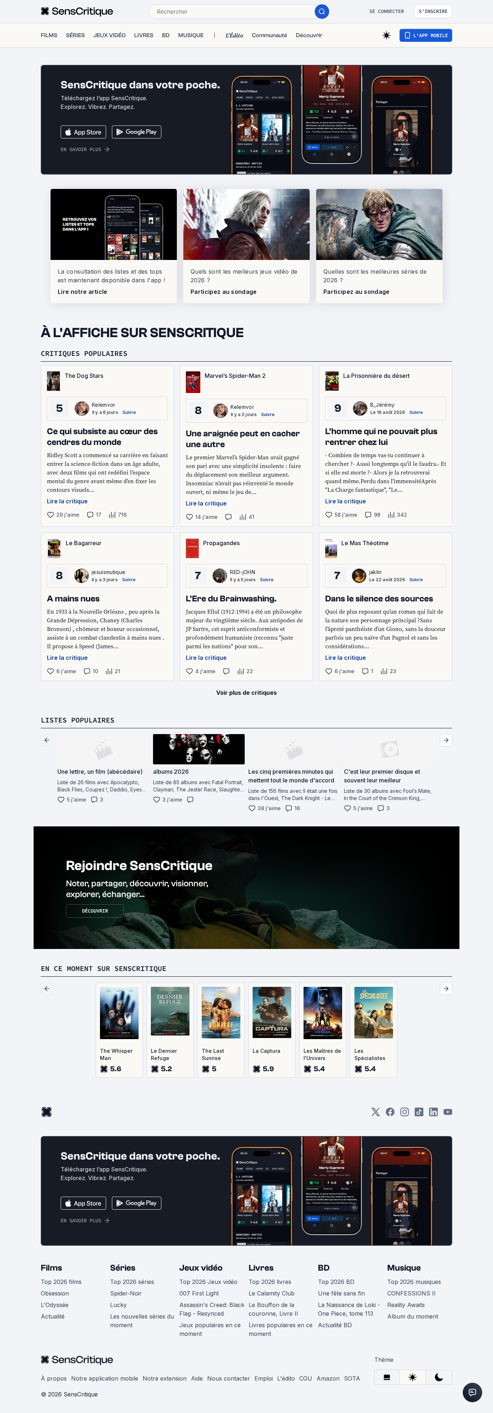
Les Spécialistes (369, 1054)
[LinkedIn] (433, 1114)
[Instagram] (404, 1114)
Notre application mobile (104, 1378)
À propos (54, 1378)
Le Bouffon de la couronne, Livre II (273, 1309)
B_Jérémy (382, 405)
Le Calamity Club (272, 1293)
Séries (122, 1268)
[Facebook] (390, 1114)
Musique (404, 1268)
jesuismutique (108, 572)
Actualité (53, 1316)
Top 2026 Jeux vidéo (208, 1281)
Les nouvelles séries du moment (142, 1321)
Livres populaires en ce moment (281, 1329)
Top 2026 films (61, 1281)
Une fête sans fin (341, 1293)
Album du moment (412, 1316)
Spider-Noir (126, 1293)
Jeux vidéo (201, 1268)
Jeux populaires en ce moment (210, 1329)
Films (51, 1268)
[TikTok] (419, 1114)
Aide (197, 1378)
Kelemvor (103, 405)
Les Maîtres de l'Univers (322, 1054)
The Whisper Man (116, 1054)
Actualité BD (335, 1325)
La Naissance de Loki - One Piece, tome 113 (349, 1309)
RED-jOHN (242, 572)
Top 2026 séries (132, 1281)
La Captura (266, 1051)
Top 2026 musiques (414, 1281)
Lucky (118, 1304)
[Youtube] (448, 1114)
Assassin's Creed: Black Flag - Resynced (211, 1309)
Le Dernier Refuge (164, 1054)
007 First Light (199, 1293)
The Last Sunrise (213, 1054)
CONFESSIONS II (411, 1293)
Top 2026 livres (270, 1281)
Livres (261, 1268)
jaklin (375, 572)
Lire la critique (67, 501)
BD (324, 1268)
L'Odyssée (55, 1304)
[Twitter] (375, 1114)
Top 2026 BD (336, 1281)
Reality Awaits (406, 1304)
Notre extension (165, 1378)
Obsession (55, 1293)
